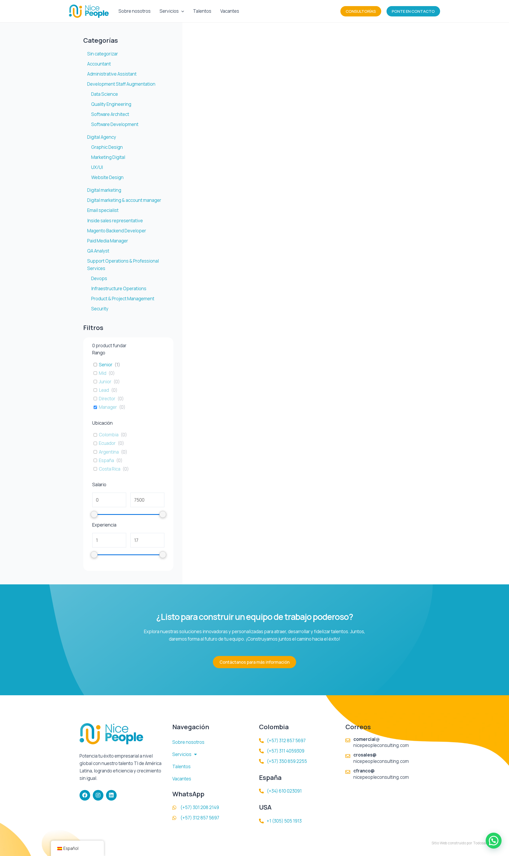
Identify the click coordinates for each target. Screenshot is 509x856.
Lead (104, 390)
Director (107, 399)
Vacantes (229, 11)
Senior (105, 365)
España (106, 460)
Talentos (202, 11)
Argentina (109, 452)
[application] (181, 11)
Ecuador (107, 443)
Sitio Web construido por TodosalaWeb (464, 843)
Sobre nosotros (135, 11)
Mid (102, 373)
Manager (108, 407)
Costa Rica (109, 469)
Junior (105, 382)
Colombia (109, 435)
